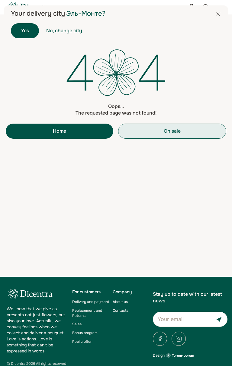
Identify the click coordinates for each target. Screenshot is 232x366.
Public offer (82, 341)
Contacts (120, 310)
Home (59, 131)
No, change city (64, 30)
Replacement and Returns (87, 313)
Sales (77, 324)
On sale (172, 131)
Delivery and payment (90, 301)
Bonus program (85, 332)
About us (120, 301)
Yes (25, 30)
